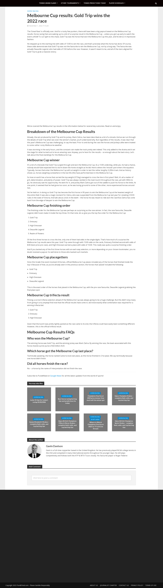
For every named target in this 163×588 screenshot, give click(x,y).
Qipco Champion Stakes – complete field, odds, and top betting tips (124, 398)
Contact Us (124, 585)
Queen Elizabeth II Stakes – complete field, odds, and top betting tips (39, 424)
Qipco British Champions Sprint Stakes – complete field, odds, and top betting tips (124, 424)
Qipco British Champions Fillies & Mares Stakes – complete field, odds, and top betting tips (67, 424)
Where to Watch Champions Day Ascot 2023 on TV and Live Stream (96, 425)
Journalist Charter (108, 585)
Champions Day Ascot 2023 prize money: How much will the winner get (96, 398)
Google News (55, 376)
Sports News (95, 419)
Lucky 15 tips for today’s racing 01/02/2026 (39, 401)
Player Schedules (116, 3)
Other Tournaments (70, 3)
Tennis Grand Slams (47, 3)
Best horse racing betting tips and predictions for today (67, 401)
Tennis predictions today (95, 3)
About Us (94, 585)
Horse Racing (32, 11)
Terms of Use (150, 585)
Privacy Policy (137, 585)
